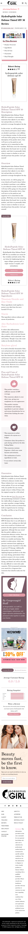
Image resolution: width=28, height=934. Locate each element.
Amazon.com (14, 270)
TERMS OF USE (18, 817)
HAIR (2, 814)
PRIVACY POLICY (18, 822)
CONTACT (4, 831)
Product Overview (10, 44)
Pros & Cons (8, 50)
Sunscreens (12, 12)
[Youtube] (20, 805)
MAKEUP (3, 817)
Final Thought (8, 56)
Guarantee (7, 53)
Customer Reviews (8, 670)
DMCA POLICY (5, 828)
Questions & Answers (20, 670)
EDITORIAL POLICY (19, 820)
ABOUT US (17, 811)
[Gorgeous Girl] (12, 4)
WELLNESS (4, 820)
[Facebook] (5, 805)
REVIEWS (3, 822)
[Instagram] (13, 805)
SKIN (2, 811)
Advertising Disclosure (10, 9)
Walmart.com (14, 274)
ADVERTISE (17, 814)
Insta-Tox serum (17, 496)
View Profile (14, 595)
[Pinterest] (16, 805)
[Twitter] (9, 805)
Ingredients (8, 47)
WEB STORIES (5, 825)
